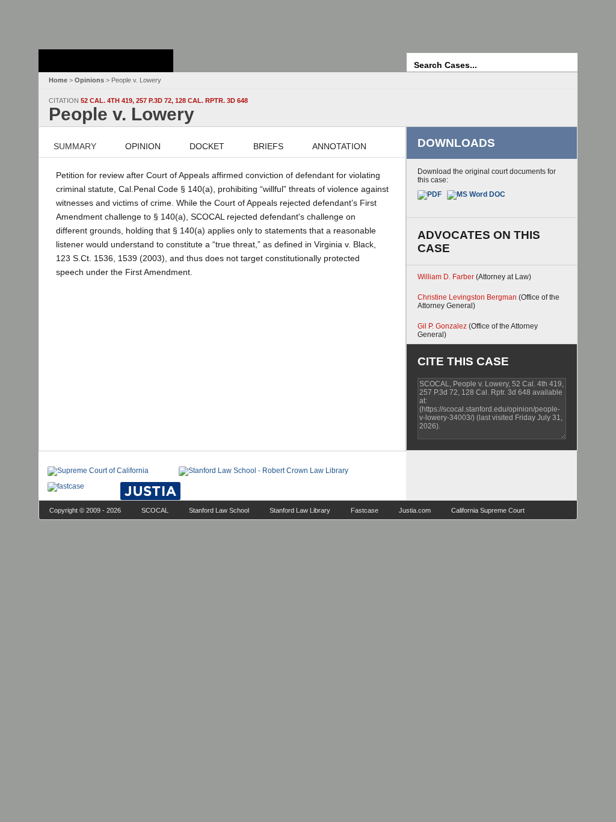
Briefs (268, 146)
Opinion (143, 146)
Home (58, 80)
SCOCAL (154, 510)
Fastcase (364, 510)
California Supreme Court (488, 510)
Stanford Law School (219, 510)
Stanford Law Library (300, 510)
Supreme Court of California (105, 60)
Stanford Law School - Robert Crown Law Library (103, 21)
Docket (206, 146)
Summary (75, 146)
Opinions (89, 80)
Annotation (339, 146)
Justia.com (415, 510)
